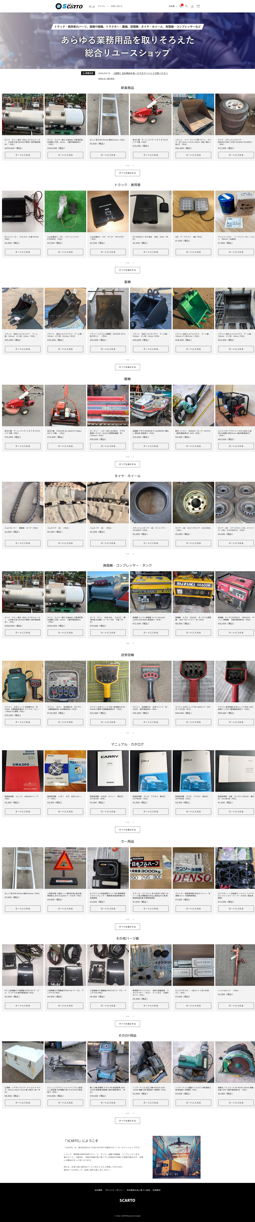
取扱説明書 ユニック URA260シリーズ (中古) (21, 797)
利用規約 (156, 1190)
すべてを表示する (127, 173)
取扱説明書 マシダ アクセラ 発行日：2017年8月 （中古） (150, 797)
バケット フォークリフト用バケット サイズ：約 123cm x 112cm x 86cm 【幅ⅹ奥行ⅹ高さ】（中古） (193, 142)
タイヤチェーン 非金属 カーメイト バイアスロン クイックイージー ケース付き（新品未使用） (236, 895)
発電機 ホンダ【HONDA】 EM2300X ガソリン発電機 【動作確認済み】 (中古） (236, 618)
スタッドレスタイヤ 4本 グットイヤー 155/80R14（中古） (150, 529)
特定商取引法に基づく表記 (138, 1190)
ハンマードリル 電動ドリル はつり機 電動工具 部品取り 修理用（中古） (193, 1089)
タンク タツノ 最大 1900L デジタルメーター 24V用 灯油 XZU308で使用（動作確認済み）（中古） (22, 142)
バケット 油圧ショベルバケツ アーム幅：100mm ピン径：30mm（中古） (151, 335)
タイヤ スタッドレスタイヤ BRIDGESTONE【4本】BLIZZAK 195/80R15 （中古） (235, 142)
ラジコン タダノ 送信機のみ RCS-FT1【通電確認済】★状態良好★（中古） (64, 708)
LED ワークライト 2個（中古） (189, 237)
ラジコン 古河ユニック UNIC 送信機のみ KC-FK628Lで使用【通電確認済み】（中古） (108, 708)
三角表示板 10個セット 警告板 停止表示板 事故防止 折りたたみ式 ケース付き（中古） (65, 894)
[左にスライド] (122, 166)
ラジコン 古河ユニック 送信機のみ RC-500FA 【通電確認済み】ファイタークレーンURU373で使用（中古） (22, 709)
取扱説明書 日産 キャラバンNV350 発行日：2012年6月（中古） (236, 797)
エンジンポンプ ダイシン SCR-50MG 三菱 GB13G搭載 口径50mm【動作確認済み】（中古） (235, 433)
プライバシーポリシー (114, 1190)
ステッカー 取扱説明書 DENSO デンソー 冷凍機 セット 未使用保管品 (192, 894)
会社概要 (98, 1190)
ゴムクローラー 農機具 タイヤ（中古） (22, 528)
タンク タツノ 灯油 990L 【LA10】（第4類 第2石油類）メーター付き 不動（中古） (108, 619)
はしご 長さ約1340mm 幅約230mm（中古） (108, 140)
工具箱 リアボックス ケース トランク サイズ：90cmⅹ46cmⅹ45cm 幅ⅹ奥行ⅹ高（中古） (22, 1090)
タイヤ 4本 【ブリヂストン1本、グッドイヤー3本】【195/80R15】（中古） (236, 529)
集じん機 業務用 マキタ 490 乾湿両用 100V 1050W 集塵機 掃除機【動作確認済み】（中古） (108, 1090)
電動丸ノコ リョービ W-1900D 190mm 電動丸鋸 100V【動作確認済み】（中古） (236, 1089)
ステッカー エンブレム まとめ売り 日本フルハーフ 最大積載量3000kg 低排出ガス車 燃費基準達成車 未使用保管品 (150, 895)
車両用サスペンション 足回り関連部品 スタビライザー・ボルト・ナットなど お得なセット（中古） (151, 993)
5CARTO (124, 1216)
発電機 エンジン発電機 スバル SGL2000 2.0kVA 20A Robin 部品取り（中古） (149, 618)
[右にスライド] (133, 166)
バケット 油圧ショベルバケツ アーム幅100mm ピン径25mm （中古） (192, 335)
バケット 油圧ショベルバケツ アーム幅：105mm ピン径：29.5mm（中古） (65, 335)
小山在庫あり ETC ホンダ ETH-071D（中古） (107, 238)
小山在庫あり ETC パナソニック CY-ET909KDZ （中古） (63, 238)
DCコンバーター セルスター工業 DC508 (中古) (21, 238)
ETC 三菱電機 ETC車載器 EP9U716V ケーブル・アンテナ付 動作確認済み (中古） (22, 992)
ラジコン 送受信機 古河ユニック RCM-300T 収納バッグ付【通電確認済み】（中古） (235, 708)
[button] (102, 6)
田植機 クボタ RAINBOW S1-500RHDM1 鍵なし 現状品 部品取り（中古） (151, 432)
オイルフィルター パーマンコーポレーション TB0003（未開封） (236, 238)
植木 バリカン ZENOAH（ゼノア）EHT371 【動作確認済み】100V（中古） (193, 432)
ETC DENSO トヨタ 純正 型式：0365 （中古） (150, 238)
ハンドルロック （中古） (229, 991)
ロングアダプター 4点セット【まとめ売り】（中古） (192, 992)
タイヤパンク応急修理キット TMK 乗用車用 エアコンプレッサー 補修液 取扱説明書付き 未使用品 (107, 895)
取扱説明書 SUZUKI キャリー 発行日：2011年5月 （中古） (107, 797)
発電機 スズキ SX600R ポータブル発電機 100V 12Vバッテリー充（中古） (193, 618)
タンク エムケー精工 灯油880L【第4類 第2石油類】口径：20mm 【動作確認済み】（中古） (65, 142)
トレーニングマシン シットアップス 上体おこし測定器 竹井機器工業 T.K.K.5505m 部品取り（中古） (65, 1090)
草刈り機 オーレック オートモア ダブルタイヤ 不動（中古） (150, 141)
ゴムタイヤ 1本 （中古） (58, 528)
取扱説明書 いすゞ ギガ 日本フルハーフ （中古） (64, 797)
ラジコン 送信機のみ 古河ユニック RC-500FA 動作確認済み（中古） (150, 708)
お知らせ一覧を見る (106, 78)
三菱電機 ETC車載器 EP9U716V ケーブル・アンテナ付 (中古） (65, 992)
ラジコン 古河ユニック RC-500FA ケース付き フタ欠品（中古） (192, 708)
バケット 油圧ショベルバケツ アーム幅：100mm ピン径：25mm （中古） (21, 335)
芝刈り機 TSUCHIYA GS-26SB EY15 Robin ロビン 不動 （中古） (64, 432)
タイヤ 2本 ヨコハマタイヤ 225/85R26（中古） (192, 529)
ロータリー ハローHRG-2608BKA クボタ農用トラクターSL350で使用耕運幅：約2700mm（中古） (107, 433)
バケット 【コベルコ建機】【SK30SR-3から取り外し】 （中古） (107, 335)
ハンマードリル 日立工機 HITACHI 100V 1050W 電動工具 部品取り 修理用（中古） (150, 1089)
